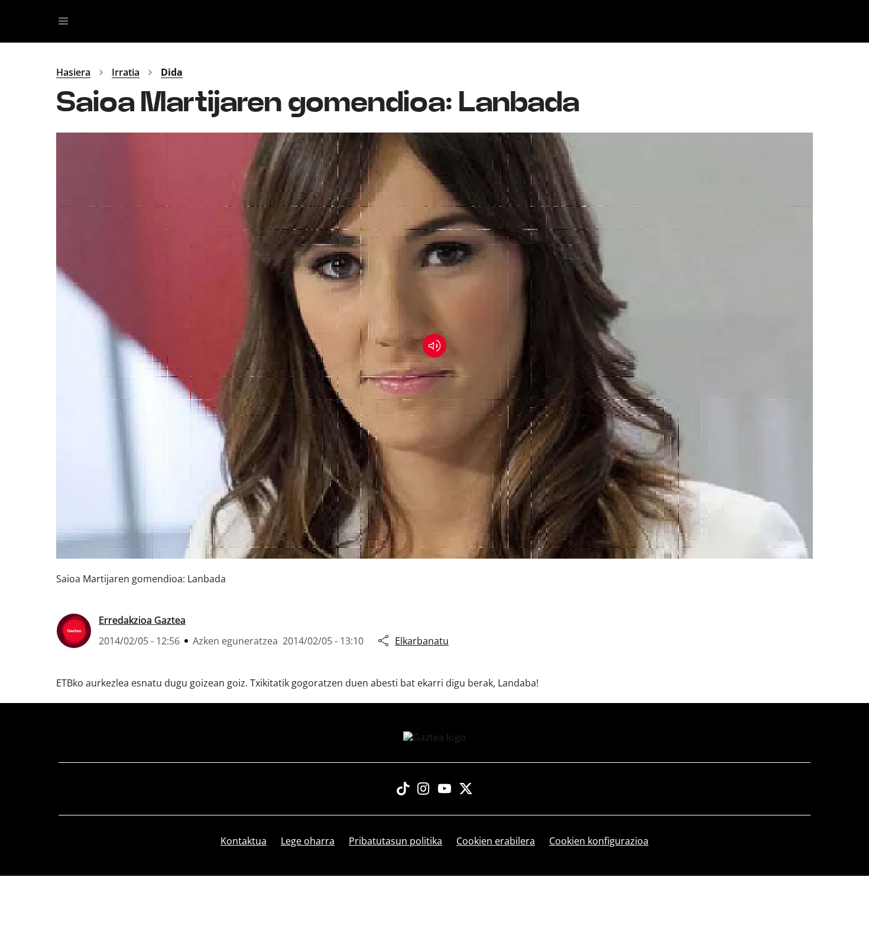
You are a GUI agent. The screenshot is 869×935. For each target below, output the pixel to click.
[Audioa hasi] (434, 345)
